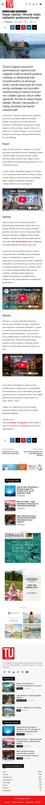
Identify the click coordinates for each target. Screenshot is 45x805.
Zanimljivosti (21, 11)
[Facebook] (26, 4)
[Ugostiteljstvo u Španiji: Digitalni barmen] (8, 699)
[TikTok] (18, 672)
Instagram (22, 422)
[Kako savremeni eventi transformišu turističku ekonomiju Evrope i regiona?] (10, 519)
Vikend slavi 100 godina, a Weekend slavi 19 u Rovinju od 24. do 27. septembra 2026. (28, 490)
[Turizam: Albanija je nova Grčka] (8, 711)
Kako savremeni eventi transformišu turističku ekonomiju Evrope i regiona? (26, 519)
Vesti (12, 11)
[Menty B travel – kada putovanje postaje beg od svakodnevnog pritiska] (10, 505)
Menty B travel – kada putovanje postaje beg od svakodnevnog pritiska (27, 504)
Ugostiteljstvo (21, 700)
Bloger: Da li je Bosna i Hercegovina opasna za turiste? (29, 684)
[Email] (34, 27)
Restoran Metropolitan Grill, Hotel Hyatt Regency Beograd (33, 453)
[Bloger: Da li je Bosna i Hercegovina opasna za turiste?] (8, 687)
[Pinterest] (23, 27)
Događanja (20, 734)
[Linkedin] (33, 4)
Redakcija (8, 22)
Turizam (6, 11)
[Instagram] (30, 4)
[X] (37, 4)
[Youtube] (40, 4)
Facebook (11, 422)
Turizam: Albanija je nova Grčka (28, 708)
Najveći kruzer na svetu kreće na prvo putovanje (10, 452)
